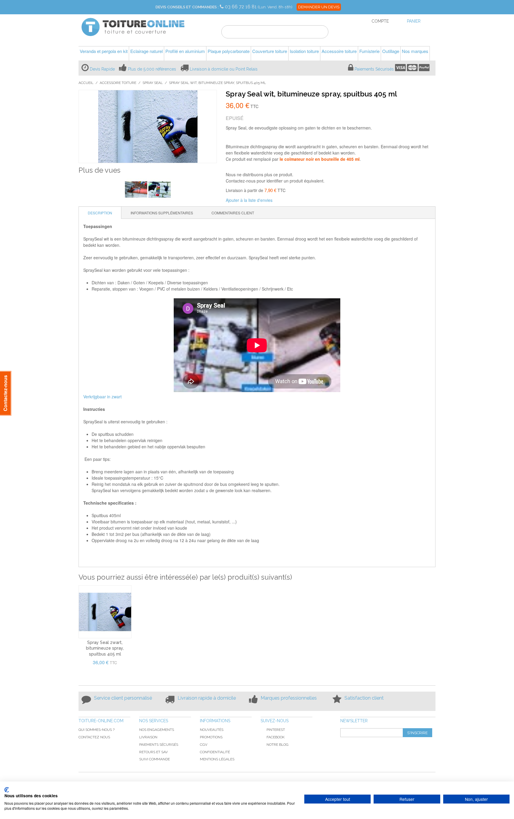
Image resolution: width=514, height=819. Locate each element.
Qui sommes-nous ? (97, 730)
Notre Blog (278, 744)
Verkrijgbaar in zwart (102, 397)
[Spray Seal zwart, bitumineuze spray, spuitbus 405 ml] (105, 611)
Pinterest (276, 730)
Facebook (276, 737)
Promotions (211, 737)
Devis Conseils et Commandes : (187, 7)
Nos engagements (156, 730)
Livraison (148, 737)
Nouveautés (211, 730)
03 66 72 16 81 (241, 7)
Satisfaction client (364, 698)
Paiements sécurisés (158, 744)
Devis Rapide (102, 69)
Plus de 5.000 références (152, 69)
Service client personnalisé (123, 698)
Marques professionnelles (289, 698)
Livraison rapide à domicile (207, 698)
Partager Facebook (285, 200)
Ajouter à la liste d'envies (249, 200)
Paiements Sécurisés (374, 69)
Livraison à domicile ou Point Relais (224, 69)
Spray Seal (152, 83)
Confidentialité (215, 752)
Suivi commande (154, 759)
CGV (203, 744)
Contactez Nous (94, 737)
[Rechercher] (320, 32)
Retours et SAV (153, 752)
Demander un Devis (318, 7)
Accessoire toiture (118, 83)
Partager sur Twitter (297, 200)
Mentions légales (217, 759)
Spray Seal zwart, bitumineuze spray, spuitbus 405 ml (105, 648)
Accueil (86, 83)
